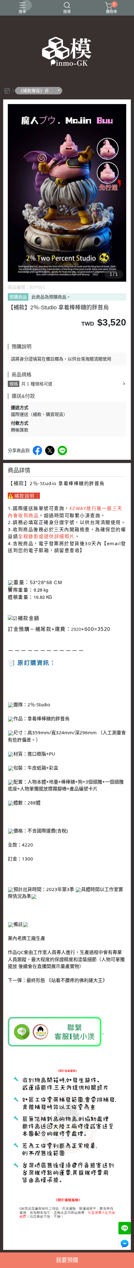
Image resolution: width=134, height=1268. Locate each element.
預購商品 (18, 296)
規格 (13, 383)
